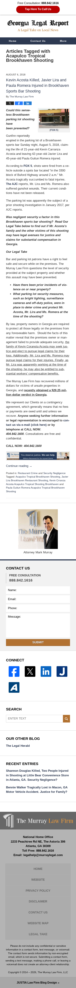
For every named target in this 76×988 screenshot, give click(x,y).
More (63, 40)
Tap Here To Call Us (38, 9)
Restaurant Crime (28, 473)
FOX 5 (54, 130)
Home (12, 40)
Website (38, 879)
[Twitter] (30, 671)
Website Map (38, 923)
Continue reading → (19, 466)
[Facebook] (14, 671)
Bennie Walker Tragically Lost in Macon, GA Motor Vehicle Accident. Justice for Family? (36, 790)
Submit (38, 642)
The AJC (12, 184)
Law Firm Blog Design (37, 982)
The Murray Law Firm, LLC (53, 972)
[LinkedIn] (46, 671)
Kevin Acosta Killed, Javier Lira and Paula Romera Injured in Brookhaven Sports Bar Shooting (37, 85)
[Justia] (62, 671)
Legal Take (38, 934)
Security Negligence (54, 473)
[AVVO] (14, 687)
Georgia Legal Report (38, 26)
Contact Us (38, 40)
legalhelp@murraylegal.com (43, 855)
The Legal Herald (18, 745)
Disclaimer (38, 901)
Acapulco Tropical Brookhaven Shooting (38, 476)
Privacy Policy (38, 890)
